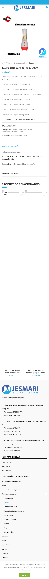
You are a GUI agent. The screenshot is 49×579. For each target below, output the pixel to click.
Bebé (4, 485)
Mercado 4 (6, 466)
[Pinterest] (24, 2)
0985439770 (17, 412)
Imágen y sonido (10, 519)
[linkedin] (27, 2)
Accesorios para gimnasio (11, 481)
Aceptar (24, 575)
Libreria (4, 549)
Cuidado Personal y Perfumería (13, 490)
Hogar (4, 540)
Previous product (41, 63)
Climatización (8, 498)
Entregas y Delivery (11, 173)
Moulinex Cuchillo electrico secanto (13, 371)
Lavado (6, 524)
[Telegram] (30, 2)
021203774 (17, 435)
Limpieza (5, 553)
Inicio (3, 63)
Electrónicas (8, 515)
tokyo (25, 135)
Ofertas (5, 557)
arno (12, 135)
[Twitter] (21, 2)
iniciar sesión (12, 164)
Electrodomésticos (20, 63)
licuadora (18, 135)
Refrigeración (9, 532)
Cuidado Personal (10, 507)
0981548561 (17, 428)
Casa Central (6, 462)
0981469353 (17, 447)
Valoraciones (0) (10, 146)
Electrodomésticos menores (12, 132)
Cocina (31, 63)
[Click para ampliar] (6, 54)
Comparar (8, 119)
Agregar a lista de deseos (26, 119)
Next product (46, 63)
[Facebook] (18, 2)
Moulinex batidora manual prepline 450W (36, 371)
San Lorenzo (6, 470)
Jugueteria (6, 545)
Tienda (9, 63)
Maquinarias (8, 528)
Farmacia (5, 536)
